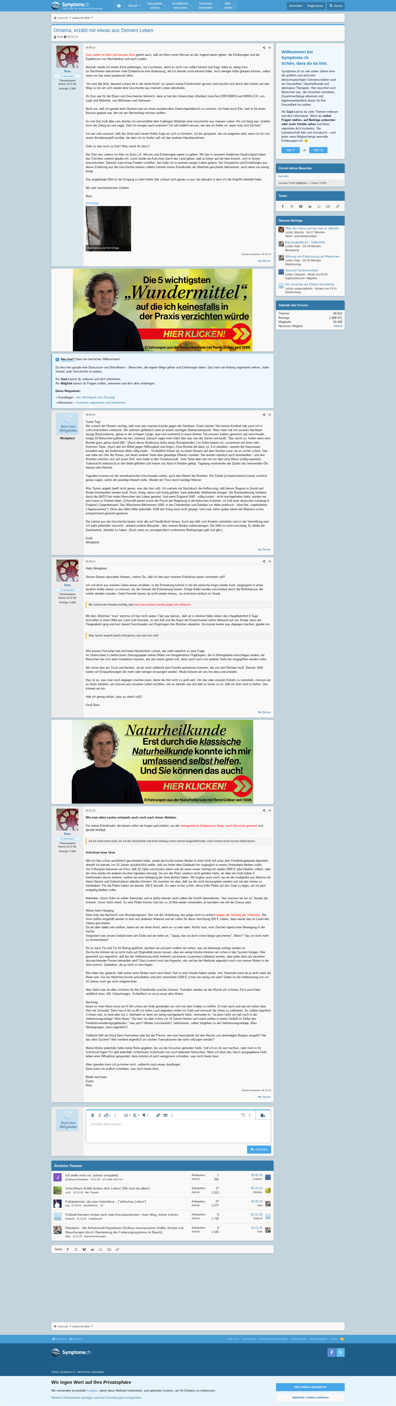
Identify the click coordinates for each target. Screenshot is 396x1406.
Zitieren (266, 261)
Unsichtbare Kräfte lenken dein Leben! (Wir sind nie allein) (107, 1188)
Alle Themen (92, 1192)
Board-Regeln (318, 1339)
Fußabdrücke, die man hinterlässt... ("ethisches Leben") (105, 1201)
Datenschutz (298, 1339)
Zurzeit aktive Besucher (295, 168)
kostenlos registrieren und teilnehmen (101, 402)
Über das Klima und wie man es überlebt (312, 228)
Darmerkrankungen (95, 1236)
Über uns (233, 1339)
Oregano (257, 1179)
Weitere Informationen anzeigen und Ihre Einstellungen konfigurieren (96, 1397)
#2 (269, 414)
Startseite (118, 5)
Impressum (249, 1339)
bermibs (283, 176)
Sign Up (318, 150)
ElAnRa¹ (257, 1192)
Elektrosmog (293, 264)
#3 (269, 561)
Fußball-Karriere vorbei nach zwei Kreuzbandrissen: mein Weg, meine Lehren (121, 1214)
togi (67, 1205)
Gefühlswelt (95, 1218)
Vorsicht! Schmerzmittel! (301, 270)
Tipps (333, 1339)
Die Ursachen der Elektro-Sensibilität (309, 284)
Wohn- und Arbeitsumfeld (301, 236)
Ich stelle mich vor (112, 1179)
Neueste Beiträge (290, 220)
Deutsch (77, 1339)
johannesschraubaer (76, 1179)
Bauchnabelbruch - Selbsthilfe (305, 242)
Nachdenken (90, 1205)
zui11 (68, 1192)
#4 (269, 810)
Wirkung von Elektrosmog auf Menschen (312, 256)
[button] (134, 5)
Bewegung (292, 250)
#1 (269, 47)
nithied (337, 326)
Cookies (60, 1339)
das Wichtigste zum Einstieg (96, 397)
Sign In (290, 150)
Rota (60, 36)
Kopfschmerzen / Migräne (301, 278)
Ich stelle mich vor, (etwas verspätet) (91, 1175)
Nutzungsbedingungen (273, 1339)
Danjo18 (69, 1218)
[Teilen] (264, 47)
